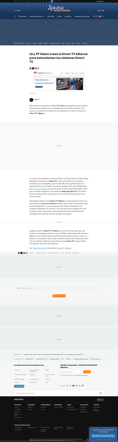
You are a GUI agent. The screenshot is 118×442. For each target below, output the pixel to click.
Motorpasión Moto (71, 409)
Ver (60, 296)
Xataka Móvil (18, 409)
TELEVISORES (23, 16)
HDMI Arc (68, 359)
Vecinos (34, 43)
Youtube (100, 16)
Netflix (40, 43)
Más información (71, 440)
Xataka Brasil (18, 429)
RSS (80, 385)
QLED (68, 43)
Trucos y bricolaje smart (50, 375)
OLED (63, 43)
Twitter (103, 16)
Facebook (30, 68)
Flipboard (95, 16)
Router (78, 43)
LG (62, 253)
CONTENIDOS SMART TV (37, 16)
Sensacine (43, 407)
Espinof (43, 409)
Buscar (100, 393)
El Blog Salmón (97, 407)
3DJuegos (30, 407)
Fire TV (28, 43)
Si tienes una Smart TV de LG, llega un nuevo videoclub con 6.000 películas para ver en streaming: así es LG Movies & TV (53, 354)
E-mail (38, 68)
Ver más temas (19, 386)
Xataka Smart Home (59, 8)
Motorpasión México (70, 428)
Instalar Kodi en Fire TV (42, 359)
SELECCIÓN (50, 16)
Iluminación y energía (20, 374)
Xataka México (18, 427)
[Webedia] (19, 399)
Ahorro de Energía (19, 379)
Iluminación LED (34, 379)
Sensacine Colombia (43, 430)
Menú (18, 10)
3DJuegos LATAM (32, 427)
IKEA (73, 43)
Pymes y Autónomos (96, 410)
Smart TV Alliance (64, 248)
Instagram (97, 16)
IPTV (63, 359)
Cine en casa (33, 382)
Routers (17, 382)
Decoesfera (83, 409)
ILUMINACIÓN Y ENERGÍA (82, 16)
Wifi (46, 382)
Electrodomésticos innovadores (35, 370)
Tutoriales (32, 374)
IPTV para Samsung (95, 359)
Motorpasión (70, 407)
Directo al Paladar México (58, 428)
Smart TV (33, 111)
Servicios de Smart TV (41, 253)
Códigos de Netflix (54, 359)
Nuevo (99, 10)
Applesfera (17, 411)
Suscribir (87, 372)
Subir (99, 399)
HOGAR (59, 16)
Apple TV (46, 43)
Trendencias (83, 407)
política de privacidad (82, 375)
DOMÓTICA (68, 16)
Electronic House (40, 248)
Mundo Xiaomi (18, 417)
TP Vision (68, 253)
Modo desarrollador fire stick (81, 359)
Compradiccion (84, 411)
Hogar (47, 370)
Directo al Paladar (58, 407)
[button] (37, 99)
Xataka (16, 407)
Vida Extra (30, 409)
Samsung (84, 43)
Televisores (18, 370)
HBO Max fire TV (30, 359)
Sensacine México (45, 427)
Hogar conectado (55, 43)
